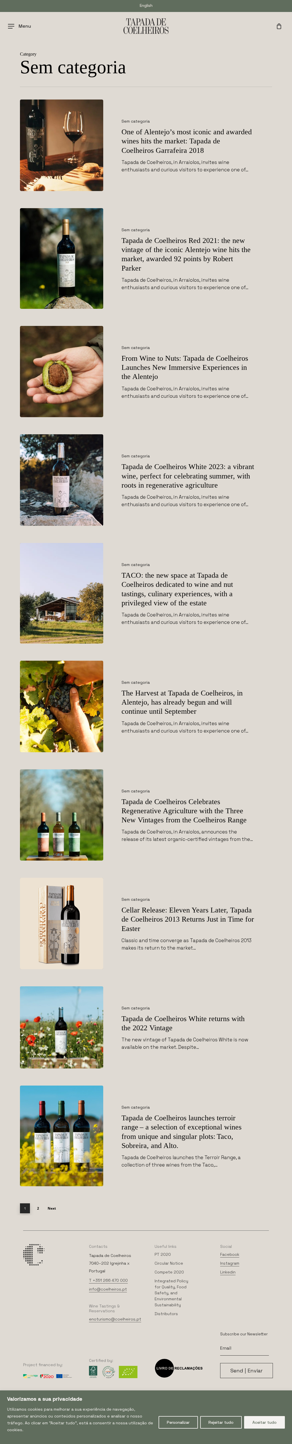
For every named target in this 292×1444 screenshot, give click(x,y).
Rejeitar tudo (221, 1422)
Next (52, 1208)
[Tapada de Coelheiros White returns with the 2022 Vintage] (61, 1027)
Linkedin (228, 1272)
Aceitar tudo (264, 1422)
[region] (146, 1417)
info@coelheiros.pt (108, 1289)
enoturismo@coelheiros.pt (115, 1319)
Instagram (229, 1263)
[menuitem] (146, 5)
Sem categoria (135, 121)
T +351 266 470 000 (108, 1280)
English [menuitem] (146, 5)
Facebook (229, 1254)
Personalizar (178, 1422)
